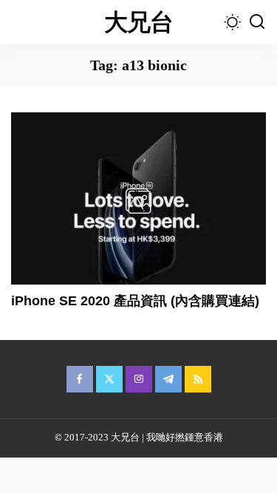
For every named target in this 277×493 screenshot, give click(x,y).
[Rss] (198, 379)
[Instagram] (139, 379)
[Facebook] (79, 379)
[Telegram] (168, 379)
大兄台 (139, 22)
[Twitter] (109, 379)
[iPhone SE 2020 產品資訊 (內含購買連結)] (138, 198)
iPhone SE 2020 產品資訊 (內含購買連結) (135, 300)
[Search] (257, 22)
